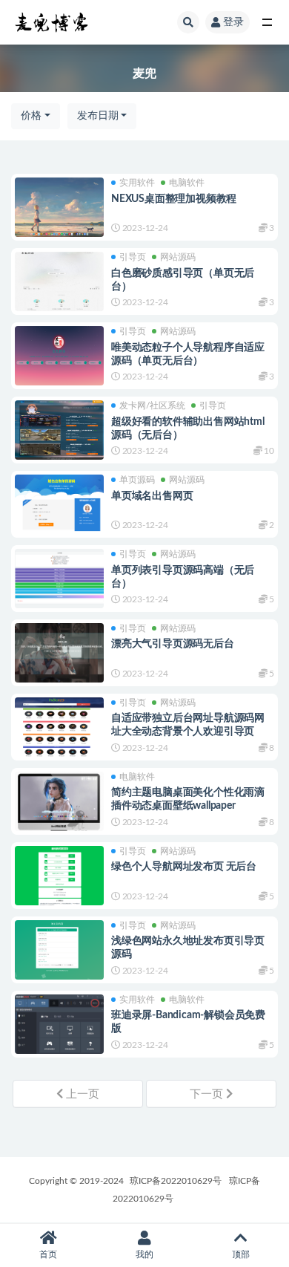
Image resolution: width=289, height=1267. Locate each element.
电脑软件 (187, 182)
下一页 (208, 1094)
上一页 (81, 1094)
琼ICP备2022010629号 (176, 1180)
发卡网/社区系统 (152, 405)
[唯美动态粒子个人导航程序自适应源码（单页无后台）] (59, 355)
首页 (48, 1254)
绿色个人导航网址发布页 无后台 (183, 867)
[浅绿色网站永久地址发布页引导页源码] (59, 951)
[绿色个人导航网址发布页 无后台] (59, 886)
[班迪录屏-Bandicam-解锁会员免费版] (59, 1033)
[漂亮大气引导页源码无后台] (59, 653)
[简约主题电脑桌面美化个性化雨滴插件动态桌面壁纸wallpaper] (59, 801)
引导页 (132, 257)
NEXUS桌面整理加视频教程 (173, 199)
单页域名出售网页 (152, 496)
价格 (31, 116)
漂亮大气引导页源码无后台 (172, 644)
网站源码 (178, 257)
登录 (233, 22)
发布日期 (98, 116)
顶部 (241, 1254)
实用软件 (137, 182)
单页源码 (137, 479)
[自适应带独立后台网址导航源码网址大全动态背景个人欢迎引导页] (59, 727)
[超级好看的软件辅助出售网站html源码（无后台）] (59, 430)
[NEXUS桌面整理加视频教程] (59, 207)
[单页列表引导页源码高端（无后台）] (59, 578)
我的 (144, 1254)
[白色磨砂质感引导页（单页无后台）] (59, 281)
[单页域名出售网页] (59, 504)
